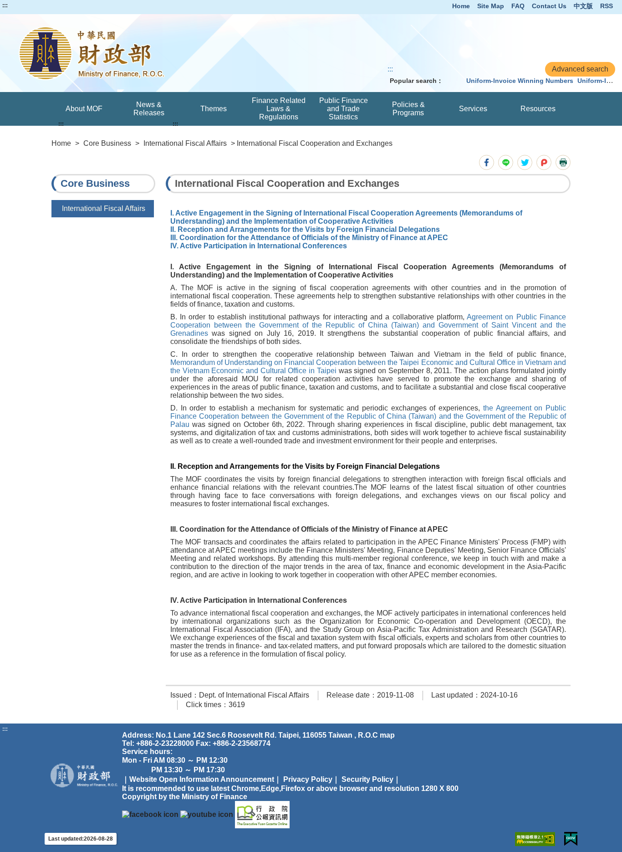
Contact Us (549, 6)
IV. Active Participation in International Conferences (258, 246)
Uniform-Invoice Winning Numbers (519, 80)
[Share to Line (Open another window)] (505, 162)
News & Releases (148, 109)
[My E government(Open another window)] (570, 839)
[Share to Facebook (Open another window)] (486, 162)
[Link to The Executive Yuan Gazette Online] (262, 814)
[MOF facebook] (150, 814)
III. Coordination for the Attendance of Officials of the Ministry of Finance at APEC (309, 237)
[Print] (563, 162)
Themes (213, 109)
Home (461, 6)
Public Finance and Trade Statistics (343, 109)
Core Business (107, 143)
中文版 (583, 6)
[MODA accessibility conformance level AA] (535, 839)
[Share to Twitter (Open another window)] (524, 162)
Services (473, 109)
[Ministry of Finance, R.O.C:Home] (128, 53)
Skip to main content (34, 5)
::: (5, 5)
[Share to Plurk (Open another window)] (543, 162)
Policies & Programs (408, 109)
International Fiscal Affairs (185, 143)
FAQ (518, 6)
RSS (606, 6)
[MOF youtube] (206, 814)
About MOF (84, 109)
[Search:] (452, 80)
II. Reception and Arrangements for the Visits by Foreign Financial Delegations (305, 229)
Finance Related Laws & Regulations (279, 109)
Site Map (490, 6)
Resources (538, 109)
